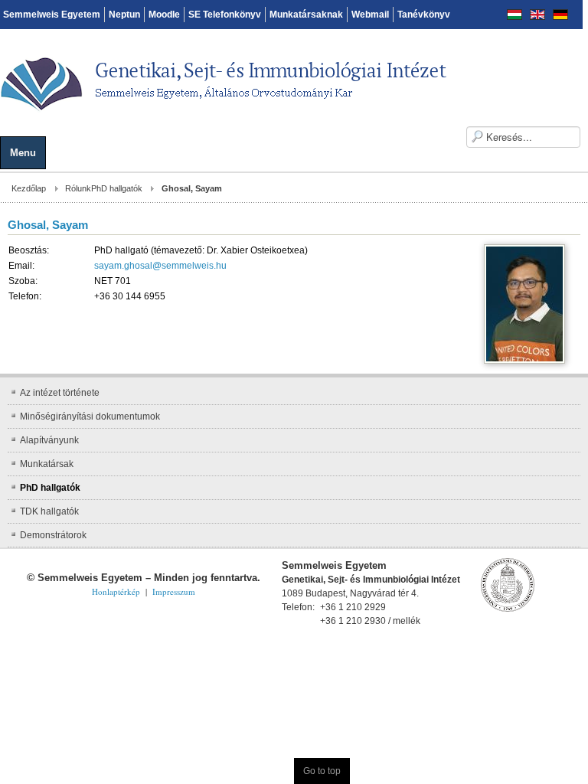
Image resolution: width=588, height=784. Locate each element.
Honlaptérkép (116, 591)
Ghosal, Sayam (48, 224)
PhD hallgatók (116, 188)
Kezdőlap (28, 188)
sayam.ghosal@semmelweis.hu (160, 265)
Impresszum (173, 591)
